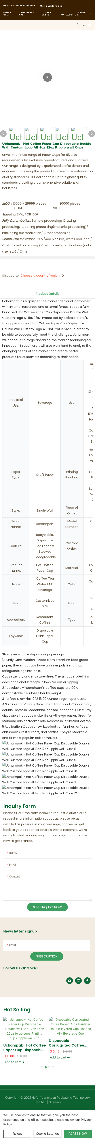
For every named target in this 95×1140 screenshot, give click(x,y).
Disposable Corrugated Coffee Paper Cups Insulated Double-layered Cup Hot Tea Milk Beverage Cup (69, 1043)
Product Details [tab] (47, 293)
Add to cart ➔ (14, 1062)
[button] (42, 1067)
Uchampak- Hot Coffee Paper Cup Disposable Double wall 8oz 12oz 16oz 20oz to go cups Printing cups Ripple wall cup (24, 1047)
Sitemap (54, 1102)
